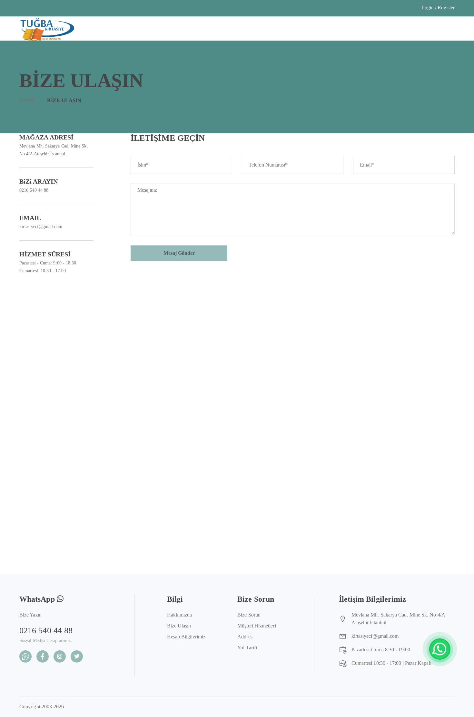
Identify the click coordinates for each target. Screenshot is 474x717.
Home (27, 100)
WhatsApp (38, 599)
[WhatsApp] (439, 649)
